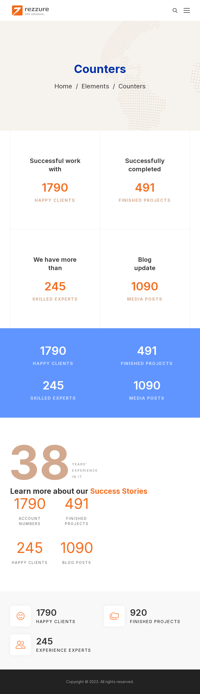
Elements (95, 86)
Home (63, 86)
